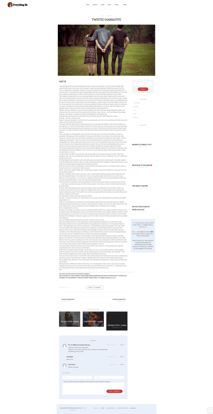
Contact (116, 4)
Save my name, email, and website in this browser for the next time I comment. (87, 381)
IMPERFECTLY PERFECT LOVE (141, 145)
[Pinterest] (202, 4)
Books (109, 4)
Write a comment (95, 287)
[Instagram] (205, 4)
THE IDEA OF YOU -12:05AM (70, 322)
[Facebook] (197, 4)
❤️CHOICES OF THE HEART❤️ (142, 165)
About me (95, 4)
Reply (122, 344)
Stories (102, 4)
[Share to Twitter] (124, 287)
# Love (95, 408)
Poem (134, 113)
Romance (109, 15)
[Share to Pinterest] (127, 287)
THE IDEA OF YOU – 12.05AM (93, 322)
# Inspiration (110, 408)
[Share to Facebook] (121, 287)
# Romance (132, 408)
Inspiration (136, 106)
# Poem (102, 408)
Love (102, 15)
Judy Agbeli (70, 357)
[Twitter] (200, 4)
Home (87, 4)
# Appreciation (122, 408)
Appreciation (136, 102)
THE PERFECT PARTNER (140, 186)
